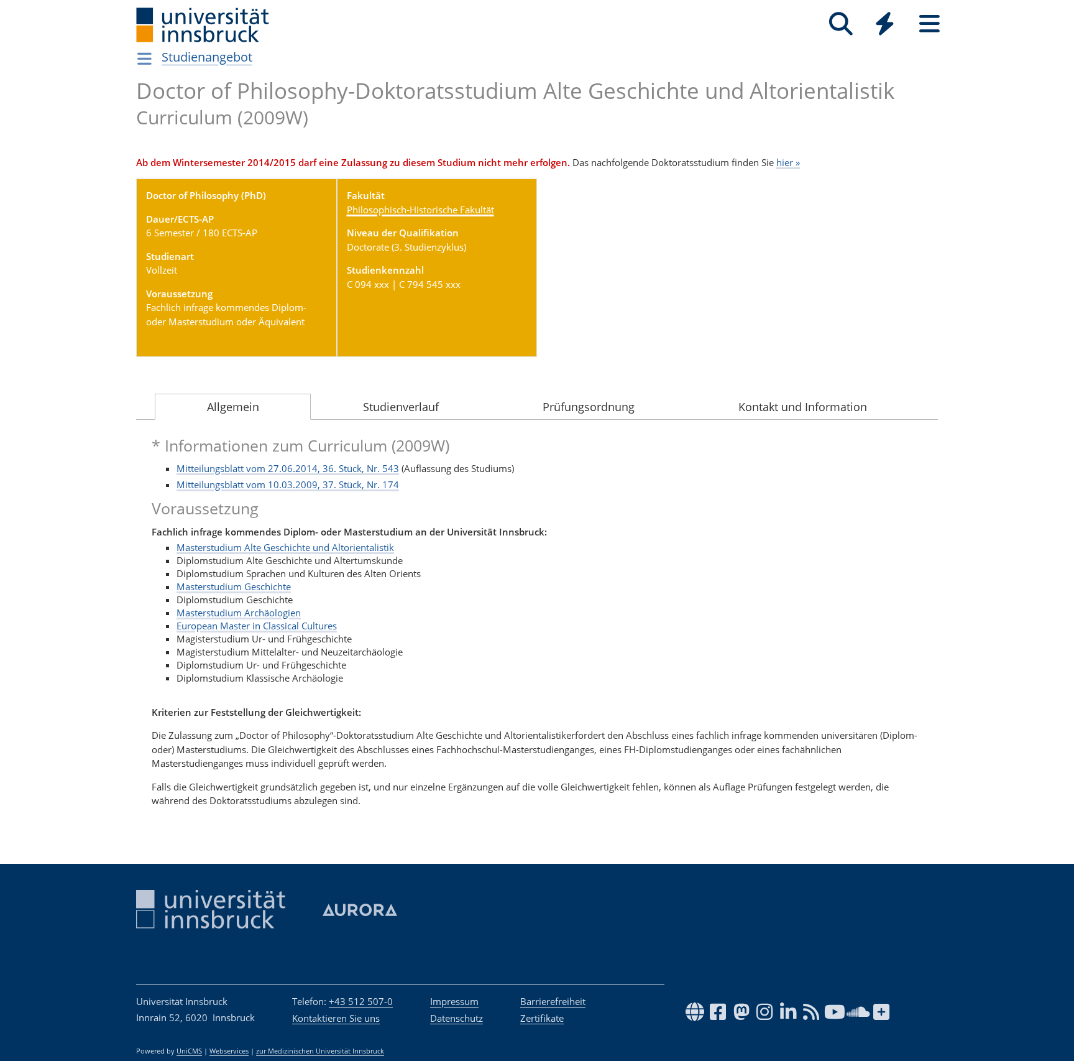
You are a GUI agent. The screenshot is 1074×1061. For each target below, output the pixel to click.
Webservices (229, 1051)
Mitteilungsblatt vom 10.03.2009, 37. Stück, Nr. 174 (288, 484)
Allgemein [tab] (233, 406)
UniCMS (189, 1051)
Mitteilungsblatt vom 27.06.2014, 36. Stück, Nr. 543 (288, 468)
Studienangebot (207, 57)
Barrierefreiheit (552, 1001)
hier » (788, 162)
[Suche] (841, 24)
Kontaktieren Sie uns (336, 1018)
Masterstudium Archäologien (239, 612)
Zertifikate (542, 1018)
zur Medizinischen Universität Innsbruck (320, 1051)
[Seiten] (929, 24)
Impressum (454, 1001)
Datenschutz (456, 1018)
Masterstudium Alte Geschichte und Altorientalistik (285, 547)
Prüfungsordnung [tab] (589, 406)
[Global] (885, 25)
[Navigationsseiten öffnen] (144, 58)
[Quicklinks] (885, 24)
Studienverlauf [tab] (401, 406)
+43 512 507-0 (361, 1001)
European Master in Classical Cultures (257, 625)
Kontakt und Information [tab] (802, 406)
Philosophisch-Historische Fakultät (420, 209)
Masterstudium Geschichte (234, 586)
